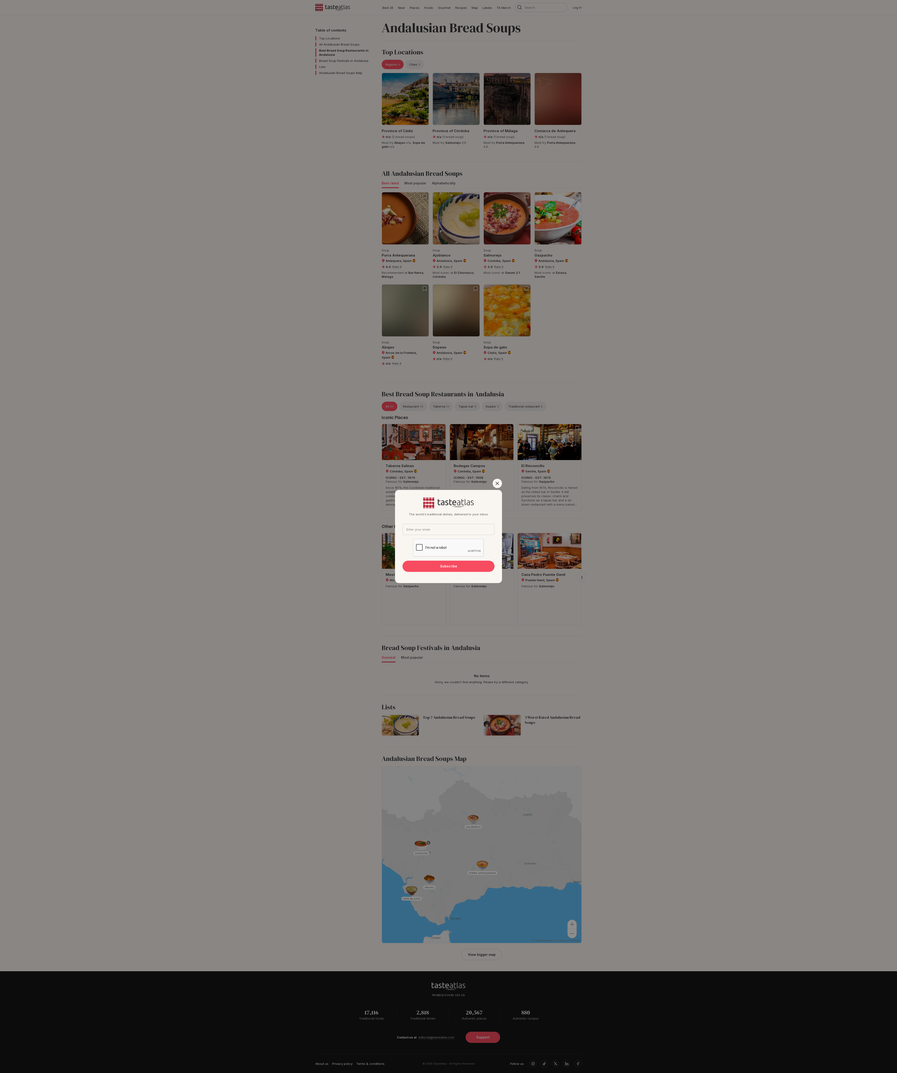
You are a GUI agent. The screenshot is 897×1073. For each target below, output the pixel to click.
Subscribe (448, 566)
